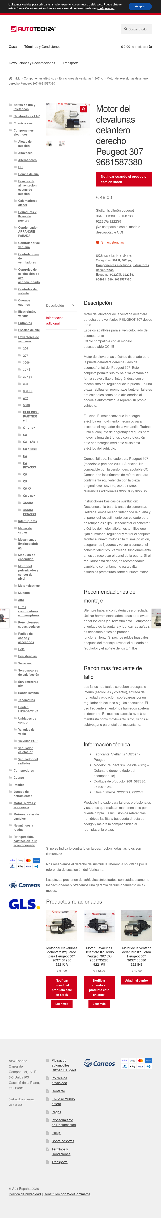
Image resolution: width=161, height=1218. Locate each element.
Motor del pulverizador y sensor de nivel (28, 572)
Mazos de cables (25, 530)
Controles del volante (28, 291)
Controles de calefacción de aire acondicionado (29, 275)
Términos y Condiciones (42, 46)
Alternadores (27, 160)
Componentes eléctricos (40, 78)
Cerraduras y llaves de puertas (27, 216)
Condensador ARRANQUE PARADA (28, 231)
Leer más (61, 1004)
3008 (26, 362)
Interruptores (27, 521)
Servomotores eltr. (28, 683)
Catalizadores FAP (27, 116)
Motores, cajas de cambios (26, 816)
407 (25, 398)
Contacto (58, 1091)
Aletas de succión (25, 143)
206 (25, 348)
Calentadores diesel (27, 202)
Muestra (24, 593)
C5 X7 (27, 488)
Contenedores (24, 770)
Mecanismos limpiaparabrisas (28, 543)
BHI (20, 167)
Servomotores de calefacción (28, 672)
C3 (25, 435)
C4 (25, 456)
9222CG (115, 274)
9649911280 (104, 279)
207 (25, 355)
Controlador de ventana (29, 245)
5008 (26, 405)
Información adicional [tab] (55, 320)
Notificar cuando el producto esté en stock (124, 179)
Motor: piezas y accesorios (25, 805)
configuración (105, 8)
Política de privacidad (59, 1080)
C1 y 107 (29, 427)
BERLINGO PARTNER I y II (31, 416)
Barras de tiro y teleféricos (24, 107)
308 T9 (27, 391)
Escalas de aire (29, 330)
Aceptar (140, 6)
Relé (21, 649)
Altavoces (25, 153)
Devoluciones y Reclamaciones (32, 62)
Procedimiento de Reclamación (64, 1122)
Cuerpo (19, 777)
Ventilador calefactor (25, 750)
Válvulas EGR (28, 741)
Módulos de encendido (26, 557)
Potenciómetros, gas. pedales (29, 624)
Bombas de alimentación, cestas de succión (28, 187)
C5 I (26, 474)
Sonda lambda (28, 693)
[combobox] (136, 29)
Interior (19, 784)
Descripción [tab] (55, 305)
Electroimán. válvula (27, 313)
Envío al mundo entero (63, 1101)
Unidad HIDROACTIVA (28, 709)
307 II (116, 260)
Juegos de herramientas (23, 793)
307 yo (99, 78)
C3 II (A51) (30, 441)
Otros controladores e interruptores (28, 611)
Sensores (25, 663)
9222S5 (128, 274)
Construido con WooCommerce (67, 1194)
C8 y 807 (29, 495)
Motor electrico (29, 585)
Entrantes (25, 323)
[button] (83, 109)
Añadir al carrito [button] (136, 980)
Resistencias (27, 656)
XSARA (28, 503)
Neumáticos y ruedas (23, 827)
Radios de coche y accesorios (26, 637)
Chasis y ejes (23, 123)
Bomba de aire (28, 174)
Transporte (71, 62)
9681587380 (122, 279)
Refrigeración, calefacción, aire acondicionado (25, 841)
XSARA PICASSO (29, 512)
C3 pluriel (30, 449)
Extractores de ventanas (75, 78)
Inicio (17, 78)
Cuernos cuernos (24, 302)
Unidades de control (27, 720)
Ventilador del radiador (28, 761)
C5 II (26, 481)
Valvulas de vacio (26, 731)
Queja (56, 1133)
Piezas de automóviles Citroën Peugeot (64, 1065)
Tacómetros (26, 700)
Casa (13, 46)
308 (25, 384)
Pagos (56, 1112)
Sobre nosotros (63, 1140)
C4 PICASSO (29, 465)
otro (21, 600)
